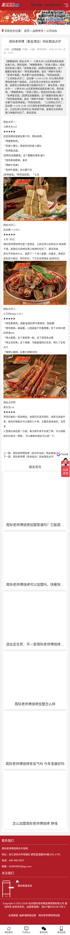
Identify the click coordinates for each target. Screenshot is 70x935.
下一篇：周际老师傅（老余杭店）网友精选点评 (28, 456)
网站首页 (9, 932)
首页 (27, 30)
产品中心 (26, 932)
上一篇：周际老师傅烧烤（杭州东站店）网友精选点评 (31, 453)
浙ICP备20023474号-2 (53, 906)
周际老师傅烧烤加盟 (49, 915)
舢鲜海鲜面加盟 (27, 915)
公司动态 (51, 30)
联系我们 (44, 932)
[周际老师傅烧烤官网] (10, 4)
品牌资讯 (37, 30)
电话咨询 (61, 932)
